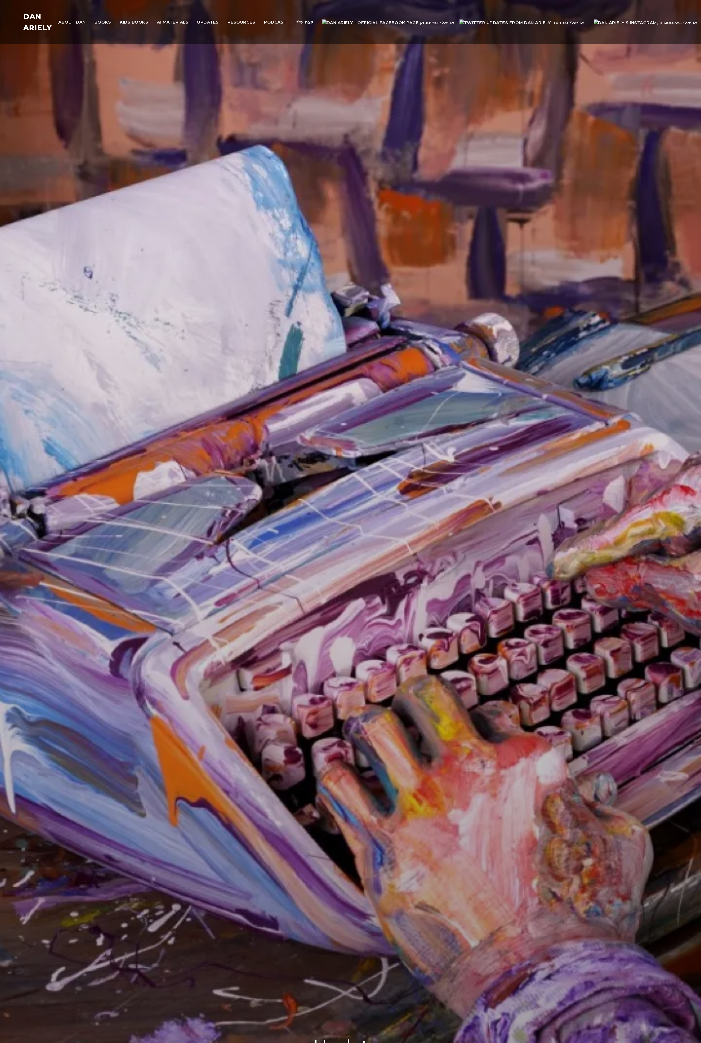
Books (102, 22)
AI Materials (172, 22)
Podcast (275, 22)
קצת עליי (304, 22)
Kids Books (134, 22)
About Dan (72, 22)
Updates (208, 22)
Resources (241, 22)
